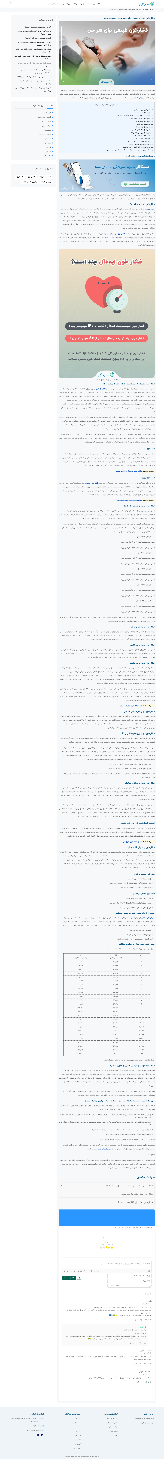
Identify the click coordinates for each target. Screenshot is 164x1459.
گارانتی (115, 1436)
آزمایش (48, 113)
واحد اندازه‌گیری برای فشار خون (143, 110)
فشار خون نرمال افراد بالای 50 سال (142, 130)
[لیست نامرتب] (81, 1270)
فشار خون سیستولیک (117, 234)
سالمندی (48, 130)
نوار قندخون (66, 4)
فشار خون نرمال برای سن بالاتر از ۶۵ (142, 133)
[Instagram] (42, 1435)
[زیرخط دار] (71, 1270)
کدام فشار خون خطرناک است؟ (131, 706)
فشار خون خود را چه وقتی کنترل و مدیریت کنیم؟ (137, 147)
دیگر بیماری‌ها (46, 126)
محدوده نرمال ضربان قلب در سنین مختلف (140, 141)
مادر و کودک (46, 156)
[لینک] (91, 1270)
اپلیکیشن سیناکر (112, 1418)
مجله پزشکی (56, 4)
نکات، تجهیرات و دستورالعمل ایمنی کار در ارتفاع (34, 77)
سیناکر (141, 98)
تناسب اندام (46, 121)
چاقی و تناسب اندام (30, 182)
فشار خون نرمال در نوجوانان (144, 121)
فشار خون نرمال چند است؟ (145, 113)
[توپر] (64, 1270)
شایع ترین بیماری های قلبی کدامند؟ (38, 38)
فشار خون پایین (92, 483)
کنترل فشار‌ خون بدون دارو (132, 842)
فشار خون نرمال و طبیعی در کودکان (142, 118)
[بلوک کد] (88, 1270)
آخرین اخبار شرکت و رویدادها (144, 1418)
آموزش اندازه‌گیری (44, 117)
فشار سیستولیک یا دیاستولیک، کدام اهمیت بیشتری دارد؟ (135, 116)
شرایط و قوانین (113, 1431)
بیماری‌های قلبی (101, 389)
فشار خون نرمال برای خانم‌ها (144, 127)
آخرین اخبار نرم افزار (148, 1423)
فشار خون (139, 9)
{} (94, 1271)
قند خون (48, 147)
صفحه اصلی (151, 9)
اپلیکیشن (96, 4)
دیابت (41, 177)
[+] (98, 1271)
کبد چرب (48, 152)
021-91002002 (37, 1426)
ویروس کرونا (46, 182)
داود (135, 1330)
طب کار (48, 139)
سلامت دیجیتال (45, 134)
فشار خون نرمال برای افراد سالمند (143, 136)
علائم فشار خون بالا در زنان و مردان (129, 471)
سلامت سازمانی (85, 4)
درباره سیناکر (113, 1427)
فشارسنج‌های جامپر (105, 1149)
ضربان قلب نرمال (148, 918)
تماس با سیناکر (113, 1423)
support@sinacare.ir (34, 1430)
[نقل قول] (84, 1270)
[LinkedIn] (38, 1435)
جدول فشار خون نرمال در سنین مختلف (141, 144)
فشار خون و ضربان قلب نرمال (144, 139)
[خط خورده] (74, 1270)
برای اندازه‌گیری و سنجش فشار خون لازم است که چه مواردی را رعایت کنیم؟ (130, 150)
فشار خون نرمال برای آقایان (145, 124)
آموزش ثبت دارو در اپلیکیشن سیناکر (37, 27)
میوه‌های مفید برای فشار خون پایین (129, 500)
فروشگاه (75, 4)
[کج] (68, 1270)
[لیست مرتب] (78, 1270)
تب (49, 177)
